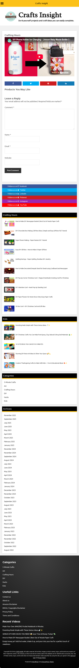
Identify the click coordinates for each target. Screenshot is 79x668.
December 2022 (10, 535)
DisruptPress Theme (48, 661)
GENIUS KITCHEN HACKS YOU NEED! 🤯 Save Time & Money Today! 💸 (29, 634)
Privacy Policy (8, 612)
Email (7, 146)
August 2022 (9, 550)
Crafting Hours (12, 35)
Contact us (7, 597)
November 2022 (10, 539)
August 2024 (9, 460)
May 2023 (7, 516)
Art (5, 386)
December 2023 (10, 490)
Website (8, 158)
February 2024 (9, 483)
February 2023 (9, 527)
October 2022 (9, 542)
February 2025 (9, 441)
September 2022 (10, 546)
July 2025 (7, 423)
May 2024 (7, 471)
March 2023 (8, 524)
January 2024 (9, 486)
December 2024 (10, 449)
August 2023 (9, 505)
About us (6, 600)
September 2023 (10, 501)
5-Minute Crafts (10, 382)
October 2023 (9, 498)
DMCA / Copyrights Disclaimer (14, 608)
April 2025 (8, 434)
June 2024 (8, 468)
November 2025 (10, 415)
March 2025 (8, 438)
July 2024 (7, 464)
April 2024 (8, 475)
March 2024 (8, 479)
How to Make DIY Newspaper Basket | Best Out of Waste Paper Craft (28, 638)
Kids (5, 401)
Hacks (6, 397)
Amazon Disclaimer (10, 604)
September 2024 (10, 456)
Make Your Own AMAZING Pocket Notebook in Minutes (23, 626)
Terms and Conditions (11, 615)
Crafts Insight (41, 3)
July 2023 (7, 509)
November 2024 (10, 453)
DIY (5, 393)
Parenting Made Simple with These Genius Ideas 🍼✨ (23, 630)
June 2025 (8, 426)
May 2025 (7, 430)
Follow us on (17, 186)
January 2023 (9, 531)
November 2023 (10, 494)
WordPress (35, 661)
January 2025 (9, 445)
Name (8, 135)
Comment (9, 107)
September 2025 (10, 419)
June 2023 (8, 513)
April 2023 (8, 520)
